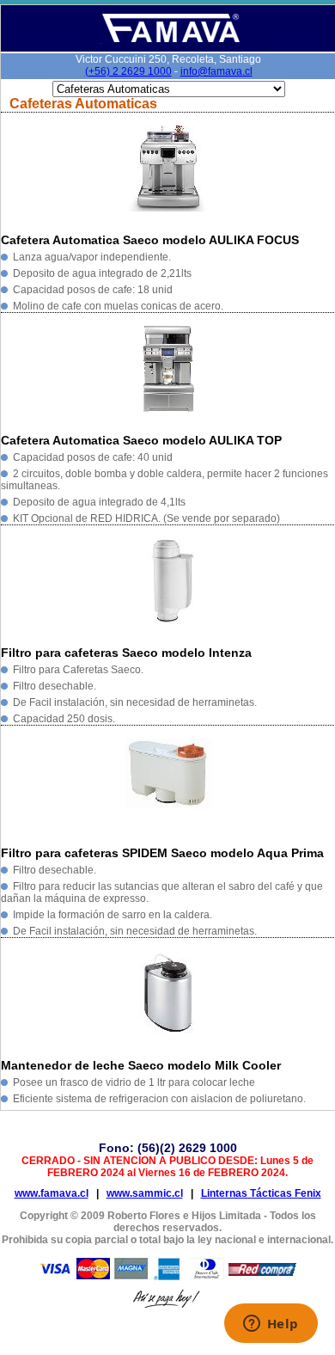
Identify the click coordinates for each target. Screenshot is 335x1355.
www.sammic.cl (145, 1193)
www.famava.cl (51, 1193)
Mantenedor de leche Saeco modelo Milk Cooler (141, 1065)
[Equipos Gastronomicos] (170, 39)
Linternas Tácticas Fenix (261, 1193)
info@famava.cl (216, 71)
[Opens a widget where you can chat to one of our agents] (270, 1324)
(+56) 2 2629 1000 (128, 71)
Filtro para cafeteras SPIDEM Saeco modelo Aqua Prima (162, 853)
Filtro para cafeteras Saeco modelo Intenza (126, 652)
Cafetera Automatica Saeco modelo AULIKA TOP (141, 440)
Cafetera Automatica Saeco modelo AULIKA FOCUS (150, 240)
